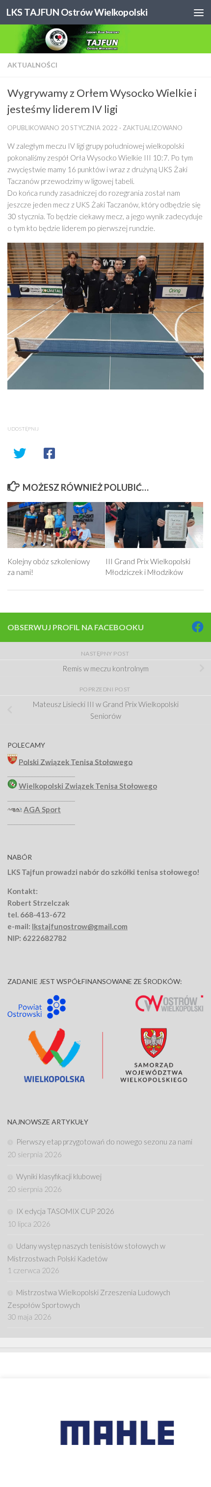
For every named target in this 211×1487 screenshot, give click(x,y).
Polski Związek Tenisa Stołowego (75, 761)
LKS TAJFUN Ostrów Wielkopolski (76, 12)
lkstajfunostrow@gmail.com (80, 926)
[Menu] (198, 12)
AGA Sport (42, 809)
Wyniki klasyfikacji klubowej (59, 1176)
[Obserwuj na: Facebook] (198, 627)
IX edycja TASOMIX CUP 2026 (65, 1211)
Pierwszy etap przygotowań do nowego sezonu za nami (104, 1141)
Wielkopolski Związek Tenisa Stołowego (88, 785)
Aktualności (32, 65)
